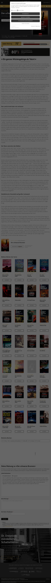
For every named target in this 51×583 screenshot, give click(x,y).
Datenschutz (38, 26)
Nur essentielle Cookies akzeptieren (25, 20)
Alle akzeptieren (25, 13)
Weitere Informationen (25, 23)
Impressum (33, 26)
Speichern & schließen (25, 17)
